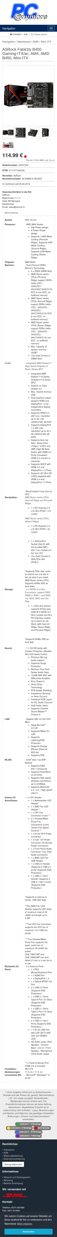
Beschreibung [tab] (11, 212)
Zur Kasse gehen (39, 34)
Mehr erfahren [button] (24, 1224)
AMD (36, 41)
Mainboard (23, 41)
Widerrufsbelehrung (13, 1155)
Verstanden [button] (28, 1231)
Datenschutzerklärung (14, 1158)
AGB (5, 1152)
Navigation (8, 28)
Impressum (8, 1149)
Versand (52, 160)
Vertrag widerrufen (13, 1164)
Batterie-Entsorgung (13, 1183)
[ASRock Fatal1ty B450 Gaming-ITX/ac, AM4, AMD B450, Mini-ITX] (8, 132)
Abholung (8, 1180)
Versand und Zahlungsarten (16, 1177)
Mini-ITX (46, 41)
